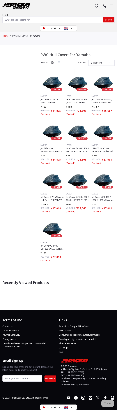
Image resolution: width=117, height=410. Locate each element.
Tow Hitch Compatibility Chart (74, 326)
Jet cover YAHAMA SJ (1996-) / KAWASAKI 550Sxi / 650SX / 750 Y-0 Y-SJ (103, 101)
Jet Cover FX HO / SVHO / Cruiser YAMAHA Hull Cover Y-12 (51, 101)
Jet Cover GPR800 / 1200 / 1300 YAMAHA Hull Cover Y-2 (102, 199)
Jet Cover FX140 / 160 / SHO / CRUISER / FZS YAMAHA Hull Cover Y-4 (77, 150)
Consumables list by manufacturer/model (79, 334)
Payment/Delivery (11, 334)
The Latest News (67, 343)
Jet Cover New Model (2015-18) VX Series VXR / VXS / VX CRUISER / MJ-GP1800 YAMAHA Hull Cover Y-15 (77, 101)
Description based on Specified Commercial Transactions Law (24, 345)
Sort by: (82, 62)
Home (5, 35)
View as (44, 62)
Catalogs (63, 347)
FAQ (61, 351)
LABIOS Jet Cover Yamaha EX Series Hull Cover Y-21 (102, 150)
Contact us (7, 326)
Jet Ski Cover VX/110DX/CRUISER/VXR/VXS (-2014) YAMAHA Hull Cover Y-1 (52, 150)
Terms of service (10, 330)
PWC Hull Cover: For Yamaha (26, 35)
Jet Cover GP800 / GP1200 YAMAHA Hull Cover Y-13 (51, 247)
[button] (111, 5)
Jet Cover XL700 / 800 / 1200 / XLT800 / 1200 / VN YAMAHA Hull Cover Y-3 (77, 199)
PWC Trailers (65, 330)
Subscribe (50, 378)
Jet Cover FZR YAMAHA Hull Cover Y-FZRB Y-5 (52, 198)
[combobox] (58, 19)
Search (5, 15)
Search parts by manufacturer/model (77, 339)
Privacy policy (9, 339)
